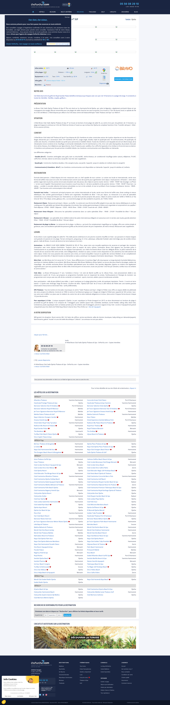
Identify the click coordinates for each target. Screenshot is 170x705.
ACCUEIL (33, 11)
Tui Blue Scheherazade (41, 567)
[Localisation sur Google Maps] (104, 71)
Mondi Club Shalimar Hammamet (98, 530)
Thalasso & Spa (84, 680)
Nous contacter (125, 672)
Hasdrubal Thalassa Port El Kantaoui (99, 516)
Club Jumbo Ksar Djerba (95, 493)
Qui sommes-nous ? (127, 669)
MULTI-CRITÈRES (66, 12)
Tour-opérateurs (105, 693)
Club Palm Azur (92, 502)
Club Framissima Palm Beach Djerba (46, 488)
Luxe (81, 674)
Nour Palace (91, 417)
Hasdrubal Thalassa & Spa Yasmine (99, 403)
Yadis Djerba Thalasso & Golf (96, 452)
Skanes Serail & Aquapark (95, 561)
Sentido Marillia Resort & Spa (97, 558)
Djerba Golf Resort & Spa (95, 507)
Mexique (61, 680)
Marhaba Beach (92, 524)
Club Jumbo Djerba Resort (42, 493)
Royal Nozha (38, 556)
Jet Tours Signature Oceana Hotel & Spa (100, 411)
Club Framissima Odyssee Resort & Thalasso (102, 485)
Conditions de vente (127, 674)
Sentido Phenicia (39, 561)
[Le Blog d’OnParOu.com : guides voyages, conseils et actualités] (40, 694)
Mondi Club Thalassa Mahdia (43, 533)
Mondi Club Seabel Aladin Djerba (45, 579)
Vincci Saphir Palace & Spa (43, 437)
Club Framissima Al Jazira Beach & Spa (99, 589)
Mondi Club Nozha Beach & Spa (97, 527)
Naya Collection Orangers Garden (45, 417)
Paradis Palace (39, 550)
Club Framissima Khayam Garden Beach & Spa (102, 482)
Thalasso (92, 12)
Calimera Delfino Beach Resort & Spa (99, 459)
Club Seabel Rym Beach (41, 505)
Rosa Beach (91, 553)
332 (47, 76)
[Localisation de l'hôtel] (104, 78)
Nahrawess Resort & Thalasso (44, 536)
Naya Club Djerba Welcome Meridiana (46, 541)
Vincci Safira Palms (93, 573)
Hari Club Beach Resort (41, 516)
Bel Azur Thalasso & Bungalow (44, 444)
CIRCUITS (113, 12)
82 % (75, 76)
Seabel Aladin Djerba (41, 582)
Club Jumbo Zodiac (40, 496)
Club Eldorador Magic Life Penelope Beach (101, 471)
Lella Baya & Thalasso (41, 524)
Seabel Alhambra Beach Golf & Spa (98, 556)
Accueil (123, 666)
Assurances (124, 680)
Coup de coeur (84, 677)
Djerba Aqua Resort (40, 507)
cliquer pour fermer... (41, 335)
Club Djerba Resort (40, 471)
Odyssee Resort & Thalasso (96, 544)
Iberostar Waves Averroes (42, 519)
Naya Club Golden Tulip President (98, 541)
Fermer (67, 17)
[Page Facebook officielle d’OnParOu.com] (43, 694)
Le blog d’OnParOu (106, 666)
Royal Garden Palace (41, 428)
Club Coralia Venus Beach (95, 465)
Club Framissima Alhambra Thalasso (46, 476)
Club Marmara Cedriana (95, 595)
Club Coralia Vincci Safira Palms (97, 468)
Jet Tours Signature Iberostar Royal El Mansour (49, 411)
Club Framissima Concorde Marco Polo (100, 476)
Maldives (61, 666)
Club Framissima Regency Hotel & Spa (46, 490)
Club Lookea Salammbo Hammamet (46, 502)
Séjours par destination (107, 684)
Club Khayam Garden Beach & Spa (98, 496)
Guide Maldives (105, 669)
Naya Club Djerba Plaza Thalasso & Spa (100, 447)
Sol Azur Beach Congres (42, 564)
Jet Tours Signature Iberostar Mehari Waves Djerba (51, 522)
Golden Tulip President (94, 513)
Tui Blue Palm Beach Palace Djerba (45, 434)
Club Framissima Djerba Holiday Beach (47, 479)
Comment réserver (126, 683)
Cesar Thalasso (39, 462)
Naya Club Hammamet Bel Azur (44, 450)
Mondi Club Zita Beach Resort (97, 533)
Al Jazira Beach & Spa (41, 589)
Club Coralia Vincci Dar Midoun (44, 468)
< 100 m (67, 72)
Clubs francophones (85, 669)
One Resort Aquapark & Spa (43, 547)
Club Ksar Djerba (39, 499)
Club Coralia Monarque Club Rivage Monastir (102, 462)
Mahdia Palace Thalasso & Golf (44, 414)
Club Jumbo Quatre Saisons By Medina (47, 595)
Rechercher (67, 615)
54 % (57, 76)
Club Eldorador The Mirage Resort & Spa (47, 473)
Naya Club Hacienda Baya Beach (97, 579)
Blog (136, 12)
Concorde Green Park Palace (96, 400)
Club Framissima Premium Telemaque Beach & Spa (104, 488)
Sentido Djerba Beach (41, 558)
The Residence (39, 431)
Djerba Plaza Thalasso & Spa (96, 444)
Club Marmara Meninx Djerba (44, 598)
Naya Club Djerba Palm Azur (43, 539)
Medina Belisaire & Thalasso (43, 527)
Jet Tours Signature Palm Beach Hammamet (101, 522)
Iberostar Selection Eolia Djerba (97, 406)
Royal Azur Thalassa (93, 426)
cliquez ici (133, 388)
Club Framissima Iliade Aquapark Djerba (47, 482)
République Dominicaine (65, 677)
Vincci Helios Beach (93, 570)
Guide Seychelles (105, 672)
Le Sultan (37, 447)
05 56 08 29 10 (129, 3)
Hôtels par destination (107, 687)
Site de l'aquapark (95, 307)
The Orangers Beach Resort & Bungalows (47, 452)
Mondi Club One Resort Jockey (44, 530)
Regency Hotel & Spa (41, 553)
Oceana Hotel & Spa (40, 420)
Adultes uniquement (85, 672)
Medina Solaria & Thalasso (96, 414)
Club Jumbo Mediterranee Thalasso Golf (100, 592)
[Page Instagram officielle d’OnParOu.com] (46, 694)
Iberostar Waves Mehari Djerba (97, 519)
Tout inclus (83, 666)
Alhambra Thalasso (40, 400)
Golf (103, 12)
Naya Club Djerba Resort (95, 539)
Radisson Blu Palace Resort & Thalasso (100, 423)
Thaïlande (61, 683)
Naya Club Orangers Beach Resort (98, 450)
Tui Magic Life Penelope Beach (97, 567)
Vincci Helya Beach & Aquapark (44, 573)
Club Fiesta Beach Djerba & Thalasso (99, 473)
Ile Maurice (62, 672)
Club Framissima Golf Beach (96, 479)
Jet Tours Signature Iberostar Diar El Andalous (102, 409)
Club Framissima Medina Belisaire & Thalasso (49, 485)
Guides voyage (105, 681)
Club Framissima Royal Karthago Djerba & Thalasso (104, 490)
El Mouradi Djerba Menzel (95, 510)
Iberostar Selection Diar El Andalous (46, 406)
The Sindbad (91, 431)
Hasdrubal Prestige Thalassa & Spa (45, 403)
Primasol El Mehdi (93, 550)
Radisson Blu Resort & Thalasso (44, 426)
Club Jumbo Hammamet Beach (44, 592)
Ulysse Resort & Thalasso (95, 434)
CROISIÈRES (125, 12)
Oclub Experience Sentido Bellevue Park (100, 420)
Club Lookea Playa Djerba (95, 499)
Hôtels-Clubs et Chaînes (107, 690)
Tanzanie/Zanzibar (64, 674)
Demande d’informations (123, 79)
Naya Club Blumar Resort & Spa (97, 536)
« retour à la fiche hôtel (41, 354)
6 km (92, 72)
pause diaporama (44, 360)
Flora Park (37, 513)
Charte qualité (125, 677)
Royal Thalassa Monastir (95, 428)
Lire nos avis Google (62, 44)
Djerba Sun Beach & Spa (42, 510)
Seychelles (62, 669)
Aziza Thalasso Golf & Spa (42, 459)
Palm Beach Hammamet (95, 547)
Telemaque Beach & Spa (95, 564)
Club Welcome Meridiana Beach (97, 505)
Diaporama (103, 83)
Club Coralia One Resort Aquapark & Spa (47, 465)
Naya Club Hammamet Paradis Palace (46, 544)
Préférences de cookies (133, 702)
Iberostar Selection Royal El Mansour (46, 409)
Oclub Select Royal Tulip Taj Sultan (45, 423)
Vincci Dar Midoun (40, 570)
